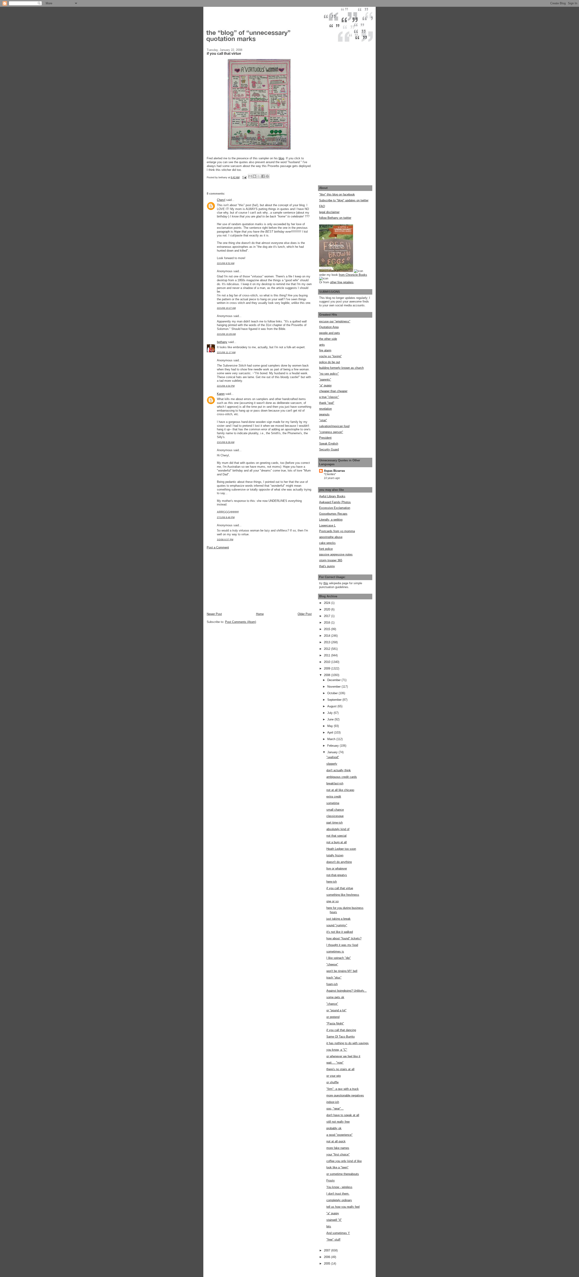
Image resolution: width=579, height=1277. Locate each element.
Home (260, 614)
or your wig (333, 1075)
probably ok (334, 1128)
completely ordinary (339, 1200)
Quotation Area (329, 327)
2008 (327, 675)
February (333, 745)
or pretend (332, 1017)
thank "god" (326, 403)
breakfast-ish (334, 783)
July (330, 713)
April (330, 732)
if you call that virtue (339, 888)
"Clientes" (330, 474)
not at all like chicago (340, 790)
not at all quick (336, 1141)
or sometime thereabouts (342, 1174)
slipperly (331, 763)
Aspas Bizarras (334, 470)
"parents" (325, 379)
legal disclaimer (329, 212)
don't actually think (338, 770)
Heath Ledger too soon (341, 849)
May (330, 726)
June (331, 719)
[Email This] (250, 176)
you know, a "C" (336, 1049)
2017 (327, 616)
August (332, 706)
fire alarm (325, 350)
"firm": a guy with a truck (342, 1089)
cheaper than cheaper (333, 391)
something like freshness (342, 894)
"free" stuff (333, 1239)
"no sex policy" (329, 373)
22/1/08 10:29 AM (226, 334)
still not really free (338, 1121)
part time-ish (334, 822)
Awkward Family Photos (335, 502)
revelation (325, 408)
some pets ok (335, 997)
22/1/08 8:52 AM (225, 263)
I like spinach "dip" (338, 958)
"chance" (332, 1003)
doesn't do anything (339, 862)
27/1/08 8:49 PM (226, 517)
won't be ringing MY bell (341, 971)
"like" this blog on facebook (337, 194)
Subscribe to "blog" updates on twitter (343, 200)
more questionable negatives (345, 1095)
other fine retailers (342, 282)
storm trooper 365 (330, 560)
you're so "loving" (330, 356)
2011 (327, 655)
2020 (327, 609)
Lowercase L (327, 525)
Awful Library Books (332, 496)
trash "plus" (334, 977)
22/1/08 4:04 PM (226, 386)
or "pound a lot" (336, 1010)
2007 (327, 1250)
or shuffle (332, 1082)
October (333, 693)
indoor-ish (332, 1102)
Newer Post (214, 614)
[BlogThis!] (254, 176)
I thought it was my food (342, 945)
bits (328, 1226)
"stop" (323, 420)
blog (281, 158)
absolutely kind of (337, 829)
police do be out (329, 362)
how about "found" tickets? (343, 938)
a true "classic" (329, 397)
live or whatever (336, 868)
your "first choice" (338, 1154)
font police (326, 548)
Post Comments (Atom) (240, 622)
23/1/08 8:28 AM (225, 442)
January (333, 752)
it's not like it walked (339, 932)
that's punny (327, 566)
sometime (332, 803)
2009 (327, 668)
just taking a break (338, 918)
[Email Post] (244, 177)
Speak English (328, 443)
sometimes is (335, 951)
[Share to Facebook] (263, 176)
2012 (327, 648)
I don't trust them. (337, 1193)
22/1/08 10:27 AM (226, 308)
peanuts (324, 414)
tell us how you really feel (343, 1206)
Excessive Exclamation (334, 508)
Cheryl (221, 200)
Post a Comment (218, 547)
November (334, 686)
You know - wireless (339, 1187)
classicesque (335, 816)
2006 (327, 1257)
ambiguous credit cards (341, 777)
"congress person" (331, 432)
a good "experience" (339, 1134)
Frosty (330, 1180)
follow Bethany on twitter (335, 217)
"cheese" (332, 964)
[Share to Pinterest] (267, 176)
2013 (327, 642)
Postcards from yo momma (337, 531)
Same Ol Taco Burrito (340, 1036)
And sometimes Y (338, 1233)
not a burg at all (336, 842)
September (334, 699)
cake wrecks (327, 543)
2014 (327, 635)
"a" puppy (325, 385)
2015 (327, 629)
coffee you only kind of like (344, 1161)
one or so (332, 901)
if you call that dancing (341, 1030)
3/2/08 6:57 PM (225, 539)
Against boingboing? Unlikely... (346, 990)
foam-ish (332, 984)
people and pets (329, 333)
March (331, 739)
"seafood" (332, 757)
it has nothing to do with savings (347, 1043)
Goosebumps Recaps (333, 513)
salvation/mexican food (334, 426)
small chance (335, 809)
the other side (328, 339)
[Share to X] (258, 176)
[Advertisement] (241, 580)
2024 (327, 603)
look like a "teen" (337, 1167)
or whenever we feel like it (343, 1056)
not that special (336, 835)
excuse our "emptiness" (334, 321)
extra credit (333, 796)
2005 (327, 1263)
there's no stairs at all (340, 1069)
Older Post (305, 614)
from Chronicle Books (353, 274)
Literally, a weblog (330, 519)
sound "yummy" (336, 925)
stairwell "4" (334, 1220)
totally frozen (334, 855)
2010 (327, 662)
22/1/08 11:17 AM (226, 352)
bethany (222, 342)
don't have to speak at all (342, 1115)
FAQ (322, 206)
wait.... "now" (335, 1062)
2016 (327, 622)
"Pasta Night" (335, 1023)
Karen (221, 393)
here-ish (331, 881)
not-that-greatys (336, 875)
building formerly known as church (341, 367)
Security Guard (329, 449)
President (325, 437)
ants (322, 344)
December (334, 680)
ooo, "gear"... (335, 1108)
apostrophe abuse (330, 537)
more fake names (337, 1148)
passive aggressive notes (336, 554)
